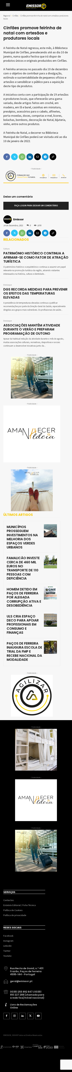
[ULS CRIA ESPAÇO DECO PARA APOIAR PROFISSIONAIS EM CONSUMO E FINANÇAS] (50, 620)
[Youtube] (38, 1016)
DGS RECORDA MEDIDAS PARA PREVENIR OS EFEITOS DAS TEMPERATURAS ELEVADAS (35, 293)
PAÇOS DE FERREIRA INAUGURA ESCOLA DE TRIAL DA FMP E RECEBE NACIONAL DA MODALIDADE (24, 651)
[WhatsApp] (22, 233)
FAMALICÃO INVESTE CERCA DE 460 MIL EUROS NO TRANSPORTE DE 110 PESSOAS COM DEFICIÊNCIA (23, 568)
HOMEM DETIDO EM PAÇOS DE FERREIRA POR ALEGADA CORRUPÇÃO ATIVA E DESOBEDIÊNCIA (24, 597)
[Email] (37, 233)
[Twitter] (14, 233)
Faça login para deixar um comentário (36, 205)
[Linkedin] (29, 233)
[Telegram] (45, 233)
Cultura (6, 249)
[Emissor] (8, 219)
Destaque (7, 285)
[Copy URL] (53, 233)
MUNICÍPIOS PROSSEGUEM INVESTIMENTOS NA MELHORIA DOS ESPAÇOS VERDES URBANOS (22, 537)
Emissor (18, 219)
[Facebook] (6, 233)
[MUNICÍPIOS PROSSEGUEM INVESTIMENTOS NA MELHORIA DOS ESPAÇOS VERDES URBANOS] (50, 530)
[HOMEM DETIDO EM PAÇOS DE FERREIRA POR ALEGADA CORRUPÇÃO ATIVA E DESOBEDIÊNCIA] (50, 593)
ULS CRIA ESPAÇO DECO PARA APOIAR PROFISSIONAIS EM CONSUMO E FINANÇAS (23, 624)
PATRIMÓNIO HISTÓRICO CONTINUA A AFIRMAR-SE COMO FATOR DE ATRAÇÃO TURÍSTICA (35, 257)
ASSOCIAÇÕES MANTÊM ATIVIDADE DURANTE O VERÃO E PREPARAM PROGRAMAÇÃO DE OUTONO (31, 329)
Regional (6, 15)
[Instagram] (14, 1016)
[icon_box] (24, 970)
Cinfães (15, 15)
